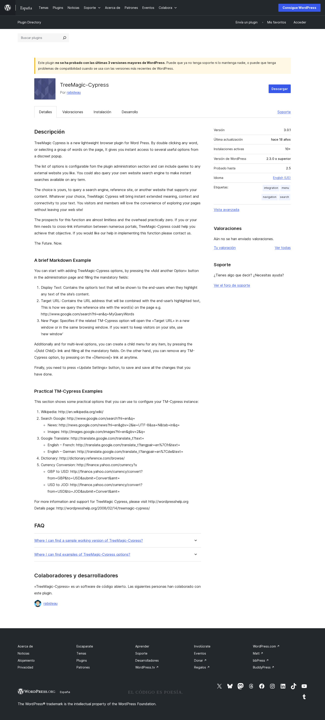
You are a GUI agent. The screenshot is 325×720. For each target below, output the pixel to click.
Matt (258, 653)
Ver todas (283, 247)
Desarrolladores (147, 660)
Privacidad (25, 667)
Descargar (279, 89)
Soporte (284, 112)
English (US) (282, 178)
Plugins (81, 660)
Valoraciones (72, 112)
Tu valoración (225, 247)
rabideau (74, 92)
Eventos (200, 653)
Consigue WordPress (299, 8)
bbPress (261, 660)
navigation (269, 197)
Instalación (102, 112)
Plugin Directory (29, 22)
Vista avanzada (226, 209)
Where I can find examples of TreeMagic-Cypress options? (82, 554)
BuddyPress (263, 667)
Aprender (142, 646)
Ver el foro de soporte (232, 285)
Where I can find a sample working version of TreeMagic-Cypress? (88, 540)
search (284, 197)
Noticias (23, 653)
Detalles (45, 112)
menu (285, 188)
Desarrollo (130, 112)
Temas (81, 653)
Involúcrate (202, 646)
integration (271, 188)
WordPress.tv (147, 667)
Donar (200, 660)
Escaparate (84, 646)
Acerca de (25, 646)
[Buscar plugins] (64, 37)
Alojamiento (26, 660)
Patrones (83, 667)
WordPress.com (266, 646)
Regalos (202, 667)
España (65, 692)
